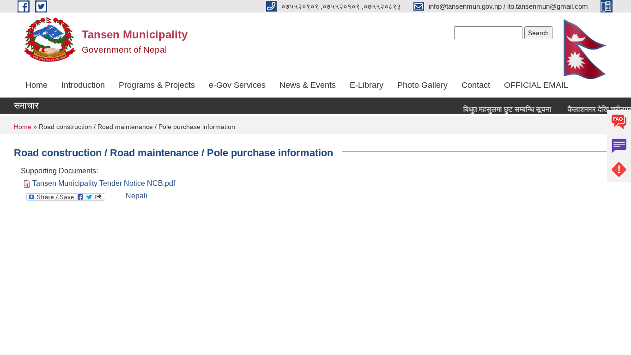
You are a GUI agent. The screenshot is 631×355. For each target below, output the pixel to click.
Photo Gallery (422, 85)
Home (36, 85)
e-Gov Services (237, 85)
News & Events (307, 85)
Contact (475, 85)
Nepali (136, 196)
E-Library (366, 85)
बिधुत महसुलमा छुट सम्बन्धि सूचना (505, 109)
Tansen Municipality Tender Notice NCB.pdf (103, 183)
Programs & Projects (157, 85)
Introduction (83, 85)
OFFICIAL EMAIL (536, 85)
